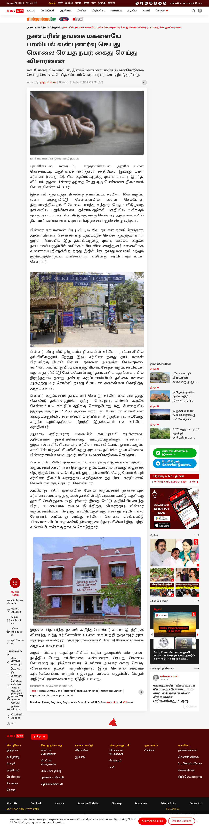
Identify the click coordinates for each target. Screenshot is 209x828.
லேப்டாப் (115, 760)
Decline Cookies (181, 821)
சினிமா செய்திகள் (48, 752)
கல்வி (146, 10)
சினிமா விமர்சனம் (48, 762)
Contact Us (196, 803)
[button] (15, 587)
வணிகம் (116, 10)
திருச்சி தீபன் (48, 82)
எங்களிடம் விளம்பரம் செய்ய (186, 3)
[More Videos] (196, 535)
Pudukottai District (111, 691)
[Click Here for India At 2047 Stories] (64, 19)
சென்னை (13, 777)
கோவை (12, 783)
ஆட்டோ (132, 10)
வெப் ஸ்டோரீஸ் (16, 620)
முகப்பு (31, 10)
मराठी (78, 3)
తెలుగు (111, 3)
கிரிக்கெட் (98, 10)
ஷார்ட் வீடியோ (16, 611)
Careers (59, 803)
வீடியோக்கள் (17, 602)
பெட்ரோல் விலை (190, 763)
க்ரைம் (11, 763)
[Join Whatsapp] (165, 3)
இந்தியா (13, 750)
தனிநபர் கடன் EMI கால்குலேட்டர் (17, 698)
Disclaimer (141, 803)
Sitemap (117, 803)
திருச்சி (55, 27)
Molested (69, 691)
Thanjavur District (87, 691)
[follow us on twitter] (137, 3)
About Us (12, 803)
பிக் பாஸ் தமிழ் (51, 771)
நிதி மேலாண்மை (190, 777)
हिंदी (60, 3)
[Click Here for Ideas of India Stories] (77, 19)
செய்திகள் (48, 10)
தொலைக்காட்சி (52, 784)
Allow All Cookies (152, 821)
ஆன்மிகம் (151, 745)
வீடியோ (149, 750)
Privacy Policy (168, 803)
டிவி (112, 767)
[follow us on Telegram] (160, 3)
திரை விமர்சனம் (17, 632)
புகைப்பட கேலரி (52, 777)
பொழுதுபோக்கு (52, 745)
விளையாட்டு (84, 745)
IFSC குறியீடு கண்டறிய (16, 663)
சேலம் (11, 790)
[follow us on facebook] (142, 3)
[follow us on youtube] (151, 3)
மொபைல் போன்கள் (116, 752)
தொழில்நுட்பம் (119, 745)
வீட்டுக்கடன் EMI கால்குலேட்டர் (16, 686)
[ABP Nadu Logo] (15, 11)
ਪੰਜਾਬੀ (86, 3)
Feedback (36, 803)
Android (111, 702)
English (69, 3)
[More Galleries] (196, 601)
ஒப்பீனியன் (17, 642)
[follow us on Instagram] (155, 3)
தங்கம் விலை (15, 708)
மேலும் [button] (160, 10)
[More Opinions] (196, 668)
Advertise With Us (88, 803)
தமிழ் (52, 3)
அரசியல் (66, 10)
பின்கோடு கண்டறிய (16, 674)
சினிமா (82, 10)
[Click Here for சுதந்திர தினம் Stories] (41, 19)
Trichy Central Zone (50, 691)
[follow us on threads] (146, 3)
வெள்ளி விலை (17, 716)
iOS (124, 702)
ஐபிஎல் (80, 757)
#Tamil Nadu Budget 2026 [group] (170, 482)
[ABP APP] (162, 518)
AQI (13, 723)
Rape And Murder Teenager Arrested (51, 695)
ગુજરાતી (101, 3)
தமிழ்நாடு (13, 757)
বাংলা (94, 3)
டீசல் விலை (186, 770)
